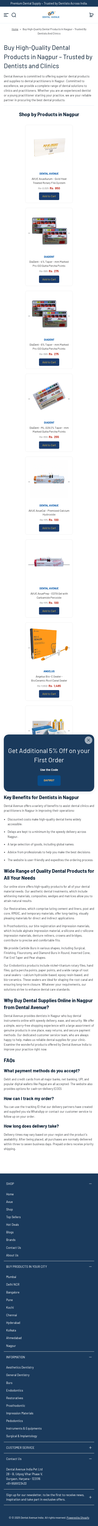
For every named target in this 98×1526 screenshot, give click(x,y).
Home (15, 29)
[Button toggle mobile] (7, 15)
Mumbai (11, 1277)
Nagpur (11, 1346)
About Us (12, 1255)
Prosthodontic (15, 1405)
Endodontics (14, 1390)
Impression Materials (19, 1413)
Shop (9, 1209)
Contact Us (13, 1247)
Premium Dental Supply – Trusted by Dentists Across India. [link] (49, 3)
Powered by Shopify (78, 1517)
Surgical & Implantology (21, 1436)
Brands (10, 1240)
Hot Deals (12, 1224)
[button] (13, 15)
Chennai (11, 1315)
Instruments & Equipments (24, 1428)
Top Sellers (13, 1217)
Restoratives (14, 1398)
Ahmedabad (14, 1338)
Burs (9, 1383)
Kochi (10, 1307)
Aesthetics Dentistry (20, 1367)
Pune (9, 1300)
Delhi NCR (13, 1284)
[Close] (88, 740)
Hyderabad (13, 1323)
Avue (9, 1202)
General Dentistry (17, 1375)
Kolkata (11, 1330)
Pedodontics (14, 1421)
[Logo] (49, 15)
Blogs (10, 1232)
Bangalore (13, 1292)
